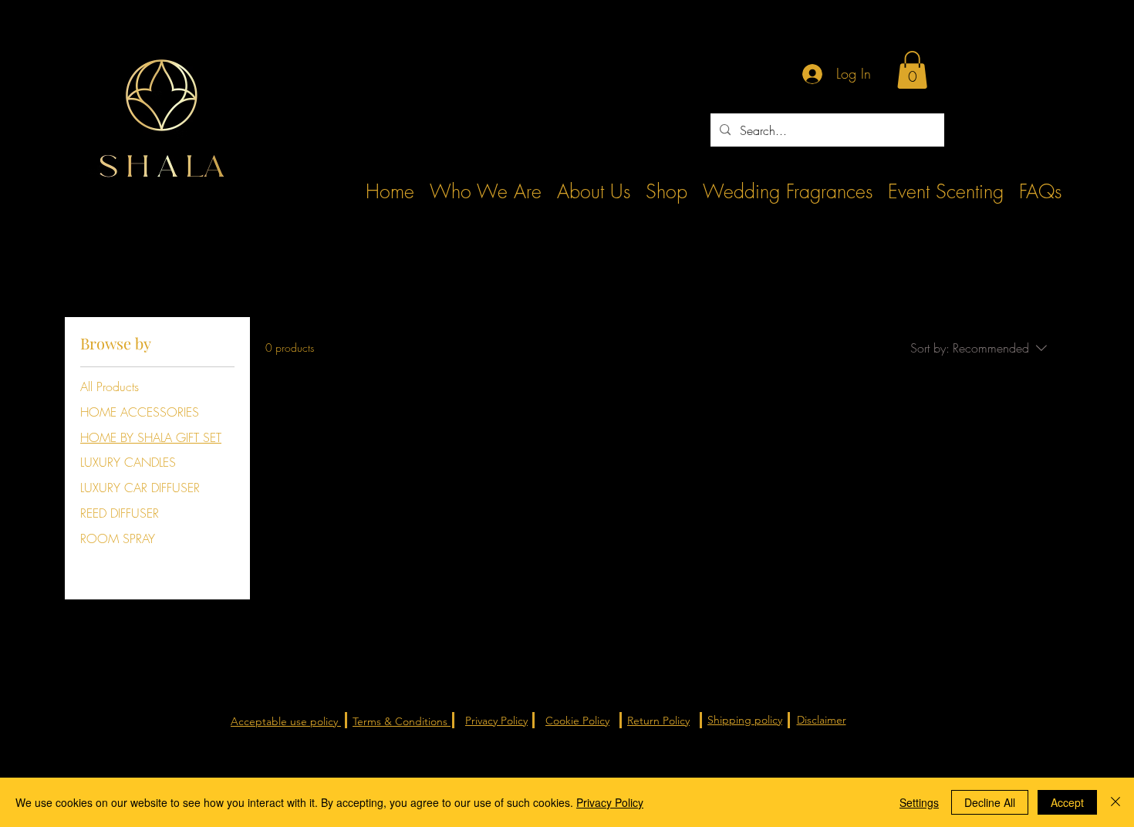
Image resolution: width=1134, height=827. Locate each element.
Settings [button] (919, 802)
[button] (912, 70)
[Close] (1115, 802)
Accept (1067, 802)
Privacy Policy (609, 802)
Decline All (989, 802)
